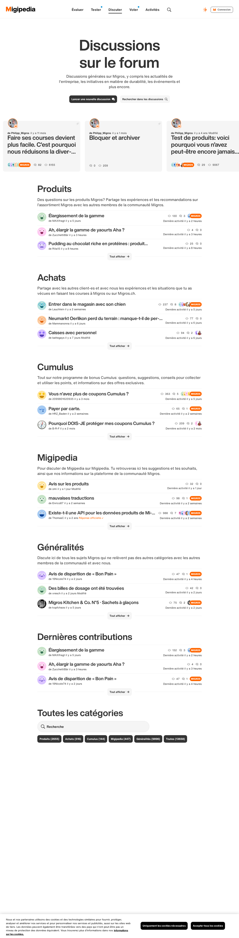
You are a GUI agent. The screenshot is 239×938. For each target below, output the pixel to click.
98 (178, 498)
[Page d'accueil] (20, 10)
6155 (52, 165)
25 (191, 243)
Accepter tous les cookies (208, 926)
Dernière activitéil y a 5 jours (183, 309)
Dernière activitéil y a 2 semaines (181, 413)
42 (191, 588)
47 (178, 574)
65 (178, 408)
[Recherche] (169, 9)
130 (174, 216)
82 (39, 165)
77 (191, 318)
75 (175, 602)
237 (165, 304)
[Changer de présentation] (205, 9)
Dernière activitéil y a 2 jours (183, 592)
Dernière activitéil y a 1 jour (184, 488)
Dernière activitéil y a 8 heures (182, 248)
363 (167, 394)
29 (203, 165)
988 (165, 513)
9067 (215, 165)
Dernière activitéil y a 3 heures (182, 234)
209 (105, 165)
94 (182, 333)
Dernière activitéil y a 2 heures (182, 221)
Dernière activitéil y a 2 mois (184, 428)
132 (174, 650)
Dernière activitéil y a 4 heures (182, 579)
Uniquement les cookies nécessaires (164, 926)
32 (191, 484)
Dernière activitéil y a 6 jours (183, 322)
